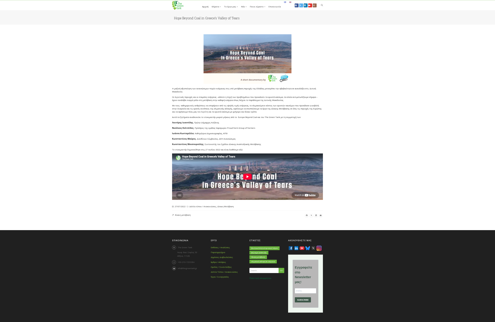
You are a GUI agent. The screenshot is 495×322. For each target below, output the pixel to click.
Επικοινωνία (275, 6)
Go (281, 270)
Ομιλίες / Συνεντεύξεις (221, 267)
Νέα (243, 6)
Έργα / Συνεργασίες (220, 276)
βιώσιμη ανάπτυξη (258, 253)
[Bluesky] (307, 248)
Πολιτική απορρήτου (260, 278)
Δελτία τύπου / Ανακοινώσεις (202, 206)
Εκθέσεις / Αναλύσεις (220, 247)
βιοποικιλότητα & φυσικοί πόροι (264, 248)
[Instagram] (319, 248)
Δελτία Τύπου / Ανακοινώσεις (224, 272)
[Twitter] (313, 248)
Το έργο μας (230, 6)
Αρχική (205, 6)
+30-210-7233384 (186, 262)
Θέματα (216, 6)
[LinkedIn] (296, 248)
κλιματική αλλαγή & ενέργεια (263, 261)
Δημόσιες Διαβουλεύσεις (222, 257)
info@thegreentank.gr (187, 268)
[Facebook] (290, 248)
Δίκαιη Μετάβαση (225, 206)
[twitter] (311, 215)
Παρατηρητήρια (218, 252)
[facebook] (307, 215)
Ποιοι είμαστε (257, 6)
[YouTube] (302, 248)
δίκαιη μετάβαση (183, 215)
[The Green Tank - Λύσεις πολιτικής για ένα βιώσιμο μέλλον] (177, 5)
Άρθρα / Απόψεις (218, 262)
